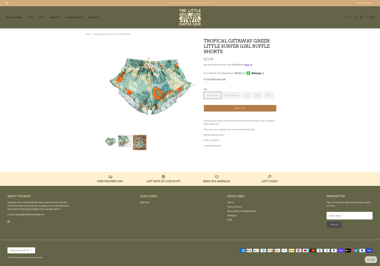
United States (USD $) (363, 3)
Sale (107, 17)
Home (88, 34)
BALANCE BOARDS (74, 17)
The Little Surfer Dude (215, 79)
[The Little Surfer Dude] (190, 17)
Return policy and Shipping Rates (241, 211)
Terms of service (234, 206)
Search (230, 202)
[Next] (194, 85)
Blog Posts (144, 202)
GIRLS (41, 17)
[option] (150, 85)
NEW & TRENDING (14, 17)
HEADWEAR (55, 17)
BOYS (30, 17)
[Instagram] (7, 3)
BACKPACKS (93, 17)
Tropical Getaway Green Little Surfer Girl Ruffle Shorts (111, 34)
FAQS (229, 219)
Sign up (334, 224)
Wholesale (231, 215)
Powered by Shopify (35, 257)
